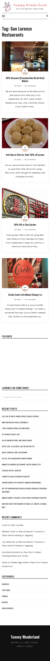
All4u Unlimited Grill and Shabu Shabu (17, 440)
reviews (5, 602)
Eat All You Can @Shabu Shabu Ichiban (17, 458)
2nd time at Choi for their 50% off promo (25, 154)
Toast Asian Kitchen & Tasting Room (15, 428)
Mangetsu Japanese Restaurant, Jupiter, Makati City (21, 464)
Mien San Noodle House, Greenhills (15, 422)
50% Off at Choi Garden (25, 224)
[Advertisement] (23, 360)
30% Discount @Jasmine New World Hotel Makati (25, 79)
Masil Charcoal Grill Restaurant (14, 452)
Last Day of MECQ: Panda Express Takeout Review (20, 416)
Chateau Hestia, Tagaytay (11, 470)
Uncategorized (7, 608)
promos (5, 596)
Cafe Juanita (17, 525)
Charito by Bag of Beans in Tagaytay (16, 476)
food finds (6, 590)
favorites (5, 584)
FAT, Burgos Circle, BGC (11, 434)
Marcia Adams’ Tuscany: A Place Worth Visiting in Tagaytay (24, 497)
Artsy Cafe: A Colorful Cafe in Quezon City (18, 446)
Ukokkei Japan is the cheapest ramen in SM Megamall (21, 482)
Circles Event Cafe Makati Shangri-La (25, 294)
